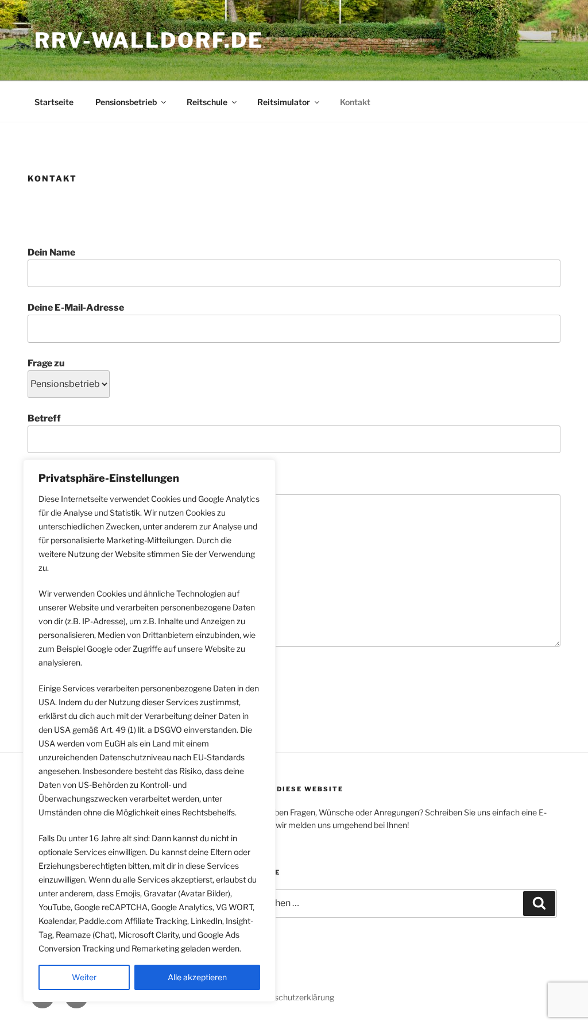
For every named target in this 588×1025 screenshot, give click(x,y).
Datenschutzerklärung (293, 997)
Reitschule (207, 102)
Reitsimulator (283, 102)
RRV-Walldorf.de (149, 40)
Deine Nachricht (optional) (85, 487)
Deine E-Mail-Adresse (76, 307)
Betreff (44, 418)
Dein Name (51, 252)
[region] (149, 730)
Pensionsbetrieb (126, 102)
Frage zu (46, 363)
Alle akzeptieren (197, 977)
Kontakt (355, 102)
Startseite (54, 102)
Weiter (84, 977)
